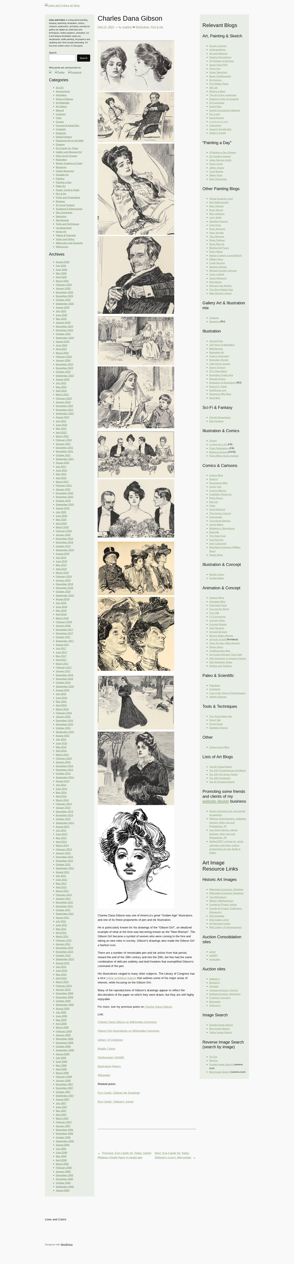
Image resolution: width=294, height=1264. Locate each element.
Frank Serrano (217, 263)
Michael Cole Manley (220, 285)
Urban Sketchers (218, 72)
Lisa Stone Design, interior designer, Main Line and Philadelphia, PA (223, 834)
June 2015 (61, 743)
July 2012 (61, 875)
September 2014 (65, 777)
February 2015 (64, 758)
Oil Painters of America (221, 61)
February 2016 (64, 713)
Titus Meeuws (216, 236)
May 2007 (61, 1110)
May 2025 (61, 318)
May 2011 (61, 929)
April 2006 (61, 1160)
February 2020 (64, 531)
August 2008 (62, 1054)
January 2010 (63, 989)
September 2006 (65, 1141)
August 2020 (62, 508)
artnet (212, 951)
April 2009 (61, 1023)
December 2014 (64, 766)
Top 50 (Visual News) (220, 766)
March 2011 (62, 936)
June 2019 (61, 561)
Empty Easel (216, 724)
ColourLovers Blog (219, 747)
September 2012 (65, 868)
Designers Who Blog (220, 394)
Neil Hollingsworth (218, 202)
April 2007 (61, 1114)
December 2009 (64, 993)
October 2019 (63, 546)
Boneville (214, 532)
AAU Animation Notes (220, 662)
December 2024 (64, 326)
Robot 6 (213, 479)
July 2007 (61, 1103)
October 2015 (63, 728)
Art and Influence (218, 53)
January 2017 (63, 671)
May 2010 (61, 974)
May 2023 (61, 387)
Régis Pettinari (217, 240)
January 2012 (63, 898)
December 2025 (64, 292)
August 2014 (62, 781)
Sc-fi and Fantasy (65, 205)
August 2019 (62, 553)
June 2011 (61, 925)
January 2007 (63, 1126)
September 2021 (65, 459)
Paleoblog (214, 685)
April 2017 (61, 659)
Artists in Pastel (217, 133)
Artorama (214, 321)
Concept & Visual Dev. (68, 125)
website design (215, 801)
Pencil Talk (215, 720)
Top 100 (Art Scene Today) (223, 774)
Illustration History (109, 1066)
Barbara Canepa (218, 452)
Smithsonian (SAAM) (111, 1057)
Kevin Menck (216, 210)
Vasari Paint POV (218, 64)
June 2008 (61, 1061)
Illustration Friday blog (221, 375)
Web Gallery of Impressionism (225, 927)
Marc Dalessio (217, 213)
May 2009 (61, 1020)
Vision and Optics (65, 239)
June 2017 (61, 652)
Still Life (213, 87)
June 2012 (61, 879)
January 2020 (63, 534)
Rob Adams (215, 282)
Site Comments (64, 212)
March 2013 (62, 845)
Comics (60, 121)
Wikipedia (104, 1075)
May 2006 (61, 1156)
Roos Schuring (217, 228)
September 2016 (65, 686)
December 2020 (64, 493)
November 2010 (64, 951)
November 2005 (64, 1179)
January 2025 (63, 322)
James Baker (216, 524)
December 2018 (64, 584)
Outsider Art (62, 174)
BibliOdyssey (216, 348)
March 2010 (62, 982)
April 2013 (61, 841)
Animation (61, 95)
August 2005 (62, 1190)
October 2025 (63, 299)
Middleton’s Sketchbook (222, 528)
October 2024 (63, 334)
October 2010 (63, 955)
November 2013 (64, 815)
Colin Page (215, 225)
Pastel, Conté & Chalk (67, 190)
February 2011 (64, 940)
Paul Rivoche (216, 539)
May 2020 (61, 519)
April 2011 (61, 932)
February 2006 (64, 1167)
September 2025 (65, 303)
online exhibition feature (121, 978)
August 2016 (62, 690)
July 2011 (61, 921)
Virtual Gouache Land (221, 198)
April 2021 (61, 478)
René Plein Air (216, 244)
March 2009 (62, 1027)
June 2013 (61, 834)
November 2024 (64, 330)
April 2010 (61, 978)
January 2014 (63, 807)
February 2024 (64, 356)
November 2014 (64, 769)
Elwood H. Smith (218, 386)
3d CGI (59, 87)
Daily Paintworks (218, 179)
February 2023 (64, 398)
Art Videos (61, 106)
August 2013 (62, 826)
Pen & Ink (61, 193)
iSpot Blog (214, 397)
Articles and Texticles (220, 666)
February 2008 (64, 1076)
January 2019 (63, 580)
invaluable (214, 959)
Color (59, 117)
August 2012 (62, 872)
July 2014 (61, 784)
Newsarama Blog (218, 483)
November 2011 (64, 906)
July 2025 (61, 311)
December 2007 (64, 1084)
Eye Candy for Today (67, 148)
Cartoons (61, 114)
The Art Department (220, 417)
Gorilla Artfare (216, 578)
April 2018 (61, 614)
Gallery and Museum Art (69, 152)
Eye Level (214, 114)
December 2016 (64, 675)
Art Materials (62, 102)
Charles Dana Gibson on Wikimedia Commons (127, 1022)
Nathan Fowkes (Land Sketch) (225, 255)
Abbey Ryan (215, 175)
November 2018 (64, 587)
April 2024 (61, 349)
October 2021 (63, 455)
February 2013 (64, 849)
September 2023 (65, 375)
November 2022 (64, 409)
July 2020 (61, 512)
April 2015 (61, 750)
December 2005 (64, 1175)
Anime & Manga (64, 99)
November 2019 (64, 542)
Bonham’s (214, 982)
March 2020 (62, 527)
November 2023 (64, 368)
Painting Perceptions (220, 57)
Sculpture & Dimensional (69, 208)
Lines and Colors (55, 1219)
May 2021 (61, 474)
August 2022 (62, 417)
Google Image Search (221, 1024)
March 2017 (62, 663)
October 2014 (63, 773)
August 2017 (62, 644)
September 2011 (65, 913)
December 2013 (64, 811)
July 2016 (61, 694)
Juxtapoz (214, 317)
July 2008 (61, 1057)
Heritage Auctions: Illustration (225, 994)
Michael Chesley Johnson (223, 270)
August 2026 (62, 262)
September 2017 (65, 641)
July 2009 (61, 1012)
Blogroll (60, 110)
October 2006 (63, 1137)
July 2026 (61, 265)
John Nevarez (216, 628)
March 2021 (62, 481)
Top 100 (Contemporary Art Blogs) (227, 770)
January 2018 (63, 625)
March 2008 (62, 1073)
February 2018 (64, 622)
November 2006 (64, 1133)
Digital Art (61, 133)
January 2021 (63, 489)
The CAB (214, 613)
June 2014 (61, 788)
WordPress (67, 1244)
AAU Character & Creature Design (227, 658)
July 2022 (61, 421)
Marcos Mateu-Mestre (221, 635)
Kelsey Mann (216, 647)
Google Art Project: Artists (223, 904)
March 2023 (62, 394)
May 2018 (61, 610)
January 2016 (63, 716)
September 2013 (65, 823)
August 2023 (62, 379)
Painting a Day (63, 182)
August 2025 (62, 307)
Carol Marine (216, 171)
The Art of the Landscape (222, 95)
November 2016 (64, 678)
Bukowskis (214, 1001)
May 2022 (61, 428)
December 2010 (64, 947)
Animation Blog (217, 601)
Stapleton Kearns (218, 221)
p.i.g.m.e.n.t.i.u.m (218, 121)
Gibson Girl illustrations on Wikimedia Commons (128, 1030)
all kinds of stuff (217, 639)
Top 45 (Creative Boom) (222, 781)
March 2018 (62, 618)
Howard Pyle (216, 341)
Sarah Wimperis (217, 278)
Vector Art (61, 231)
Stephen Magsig (218, 266)
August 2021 (62, 462)
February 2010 (64, 985)
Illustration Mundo (218, 359)
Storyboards (62, 220)
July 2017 (61, 648)
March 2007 (62, 1118)
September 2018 (65, 595)
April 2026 (61, 277)
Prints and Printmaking (68, 197)
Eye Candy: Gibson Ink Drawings (119, 1092)
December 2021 (64, 447)
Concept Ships (217, 620)
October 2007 (63, 1092)
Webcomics (62, 246)
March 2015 (62, 754)
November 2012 (64, 860)
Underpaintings (217, 49)
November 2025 (64, 296)
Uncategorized (63, 227)
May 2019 (61, 565)
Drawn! (213, 440)
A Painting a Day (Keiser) (222, 152)
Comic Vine (215, 486)
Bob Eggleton (216, 421)
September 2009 (65, 1004)
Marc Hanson (216, 206)
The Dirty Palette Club (221, 289)
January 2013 (63, 853)
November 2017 (64, 633)
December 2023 (64, 364)
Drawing (60, 144)
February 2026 (64, 284)
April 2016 (61, 705)
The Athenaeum (217, 897)
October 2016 (63, 682)
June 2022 (61, 424)
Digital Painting (64, 136)
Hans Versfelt (216, 232)
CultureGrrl (215, 125)
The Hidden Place (218, 83)
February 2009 (64, 1031)
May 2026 (61, 273)
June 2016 (61, 697)
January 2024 (63, 360)
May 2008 (61, 1065)
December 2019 (64, 538)
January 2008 (63, 1080)
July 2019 (61, 557)
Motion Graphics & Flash (69, 163)
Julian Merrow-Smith (220, 160)
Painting (60, 178)
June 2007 (61, 1107)
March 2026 (62, 281)
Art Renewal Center (219, 923)
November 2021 (64, 451)
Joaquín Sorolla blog (220, 129)
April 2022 (61, 432)
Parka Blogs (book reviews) (224, 455)
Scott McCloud (217, 509)
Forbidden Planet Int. (220, 494)
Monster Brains (217, 378)
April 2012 (61, 887)
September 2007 (65, 1095)
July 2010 (61, 966)
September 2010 (65, 959)
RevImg (213, 1060)
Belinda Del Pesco (219, 247)
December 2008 (64, 1038)
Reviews (60, 201)
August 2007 (62, 1099)
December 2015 (64, 720)
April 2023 (61, 390)
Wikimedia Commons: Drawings (226, 893)
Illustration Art (216, 352)
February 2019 (64, 576)
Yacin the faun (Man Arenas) (224, 643)
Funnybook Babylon (220, 520)
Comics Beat (216, 475)
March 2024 (62, 353)
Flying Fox (214, 68)
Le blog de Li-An (218, 444)
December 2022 (64, 405)
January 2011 (63, 944)
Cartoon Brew (216, 597)
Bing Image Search (219, 1028)
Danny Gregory (217, 367)
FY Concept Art (217, 616)
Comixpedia (215, 517)
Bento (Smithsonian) (220, 76)
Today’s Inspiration (219, 356)
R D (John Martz (218, 371)
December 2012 (64, 856)
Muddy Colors (106, 1048)
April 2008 (61, 1069)
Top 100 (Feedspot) (220, 778)
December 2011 (64, 902)
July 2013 (61, 830)
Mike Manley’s (220, 293)
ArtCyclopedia (216, 916)
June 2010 (61, 970)
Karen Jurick (216, 163)
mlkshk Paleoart (217, 696)
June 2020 (61, 515)
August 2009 (62, 1008)
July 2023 (61, 383)
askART (213, 955)
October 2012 (63, 864)
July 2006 (61, 1148)
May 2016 (61, 701)
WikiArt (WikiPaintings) (221, 900)
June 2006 (61, 1152)
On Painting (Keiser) (220, 156)
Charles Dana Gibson (158, 1006)
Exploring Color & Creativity (224, 99)
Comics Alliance (217, 490)
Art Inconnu (215, 80)
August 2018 (62, 599)
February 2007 (64, 1122)
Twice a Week (216, 274)
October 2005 (63, 1183)
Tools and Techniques (67, 224)
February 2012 (64, 894)
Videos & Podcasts (66, 235)
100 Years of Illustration (222, 344)
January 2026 (63, 288)
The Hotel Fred (217, 535)
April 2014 (61, 796)
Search (53, 52)
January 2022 (63, 443)
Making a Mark (217, 91)
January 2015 (63, 762)
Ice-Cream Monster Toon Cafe (225, 654)
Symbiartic (214, 689)
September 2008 (65, 1050)
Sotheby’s (214, 978)
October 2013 (63, 819)
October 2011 (63, 910)
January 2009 (63, 1035)
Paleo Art (61, 186)
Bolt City (213, 502)
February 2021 (64, 485)
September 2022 (65, 413)
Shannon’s (215, 1005)
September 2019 (65, 550)
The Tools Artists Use (220, 716)
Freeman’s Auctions (220, 997)
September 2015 (65, 732)
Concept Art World (219, 609)
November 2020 (64, 496)
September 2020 (65, 504)
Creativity (61, 129)
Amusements (63, 91)
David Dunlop (216, 117)
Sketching (61, 216)
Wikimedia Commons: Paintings (226, 889)
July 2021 (61, 466)
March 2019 (62, 572)
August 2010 (62, 963)
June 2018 (61, 606)
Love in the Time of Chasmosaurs (227, 693)
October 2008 (63, 1046)
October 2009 (63, 1001)
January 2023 (63, 402)
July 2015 (61, 739)
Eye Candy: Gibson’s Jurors (116, 1101)
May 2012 (61, 883)
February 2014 (64, 803)
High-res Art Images (66, 155)
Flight (212, 505)
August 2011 (62, 917)
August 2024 (62, 341)
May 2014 (61, 792)
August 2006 (62, 1144)
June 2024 (61, 345)
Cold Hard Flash (218, 605)
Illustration (61, 159)
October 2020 (63, 500)
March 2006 (62, 1163)
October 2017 (63, 637)
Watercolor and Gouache (69, 243)
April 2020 (61, 523)
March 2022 (62, 436)
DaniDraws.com (217, 390)
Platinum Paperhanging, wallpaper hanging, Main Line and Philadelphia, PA (227, 822)
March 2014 (62, 800)
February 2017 (64, 667)
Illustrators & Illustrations (222, 382)
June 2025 (61, 315)
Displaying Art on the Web (70, 140)
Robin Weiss (216, 251)
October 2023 (63, 371)
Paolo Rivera (216, 498)
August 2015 (62, 735)
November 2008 (64, 1042)
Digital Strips (216, 554)
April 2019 (61, 569)
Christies (214, 986)
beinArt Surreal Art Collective (224, 110)
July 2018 (61, 603)
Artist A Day (215, 106)
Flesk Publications (219, 448)
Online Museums (65, 171)
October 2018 (63, 591)
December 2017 (64, 629)
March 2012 (62, 891)
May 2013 (61, 838)
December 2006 (64, 1129)
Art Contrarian (216, 102)
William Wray (216, 259)
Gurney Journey (218, 45)
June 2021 (61, 470)
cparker (127, 27)
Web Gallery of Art (219, 919)
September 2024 (65, 337)
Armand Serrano (218, 631)
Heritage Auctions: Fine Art (223, 990)
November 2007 (64, 1088)
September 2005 (65, 1186)
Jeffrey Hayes (216, 167)
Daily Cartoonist (217, 543)
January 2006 (63, 1171)
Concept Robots (218, 624)
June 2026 (61, 269)
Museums (61, 167)
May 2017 (61, 656)
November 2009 (64, 997)
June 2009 (61, 1016)
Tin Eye (213, 1056)
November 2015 (64, 724)
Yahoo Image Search (220, 1032)
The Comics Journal (220, 513)
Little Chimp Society (220, 363)
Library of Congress (110, 1039)
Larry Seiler (215, 217)
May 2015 (61, 747)
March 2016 (62, 709)
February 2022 (64, 440)
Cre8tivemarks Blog (219, 650)
